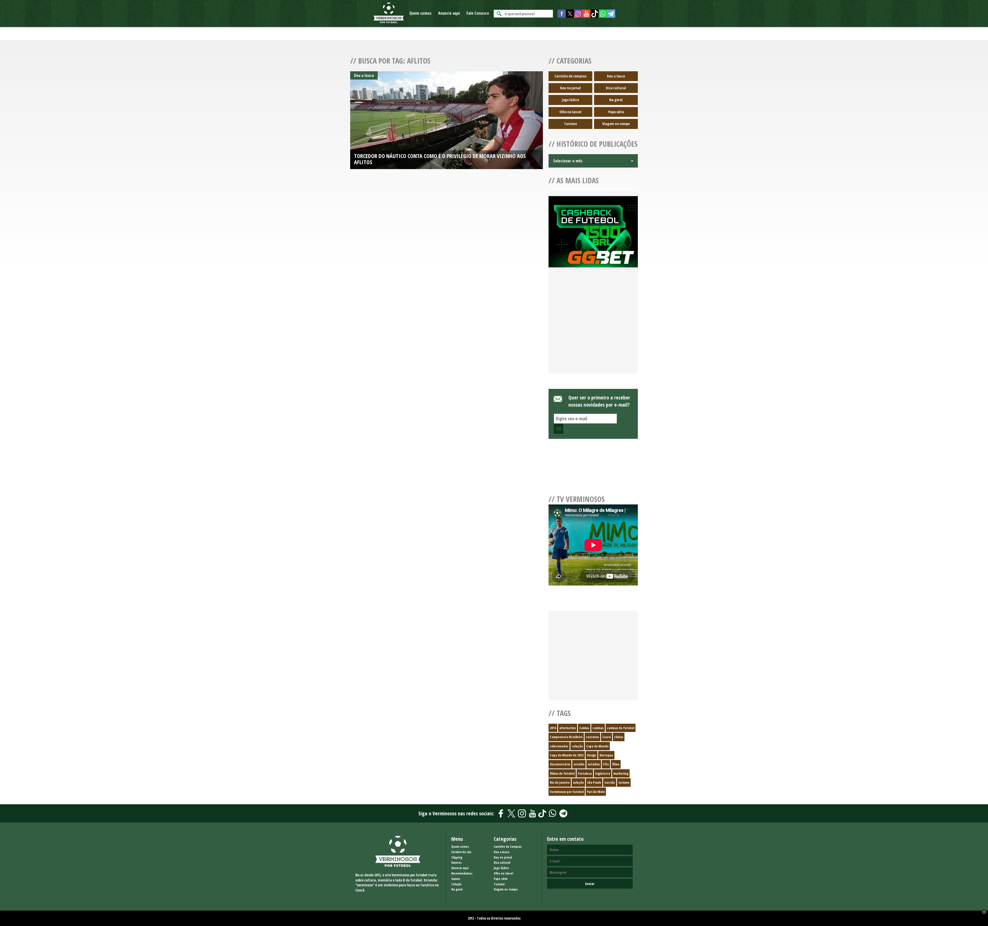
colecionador (559, 746)
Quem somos (420, 13)
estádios (594, 764)
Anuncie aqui (449, 13)
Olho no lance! (570, 111)
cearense (592, 737)
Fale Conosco (477, 13)
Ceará (606, 737)
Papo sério (616, 111)
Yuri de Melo (596, 791)
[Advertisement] (593, 327)
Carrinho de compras (570, 76)
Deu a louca (616, 76)
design (591, 755)
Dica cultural (616, 87)
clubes (618, 737)
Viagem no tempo (616, 123)
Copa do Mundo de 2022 (567, 755)
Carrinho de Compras (508, 846)
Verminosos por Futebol (567, 791)
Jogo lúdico (570, 99)
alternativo (567, 728)
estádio (579, 764)
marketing (620, 773)
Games (455, 879)
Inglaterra (602, 773)
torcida (609, 782)
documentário (560, 764)
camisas (598, 728)
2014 (553, 728)
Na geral (616, 99)
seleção (578, 782)
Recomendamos (461, 873)
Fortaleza (585, 773)
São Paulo (594, 782)
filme (615, 764)
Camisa (584, 728)
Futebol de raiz (461, 852)
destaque (606, 755)
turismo (623, 782)
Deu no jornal (570, 87)
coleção (577, 746)
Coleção (456, 884)
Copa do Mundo (597, 746)
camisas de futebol (620, 728)
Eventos (456, 862)
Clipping (456, 857)
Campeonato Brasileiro (566, 737)
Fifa (606, 764)
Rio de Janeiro (560, 782)
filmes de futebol (562, 773)
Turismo (570, 123)
